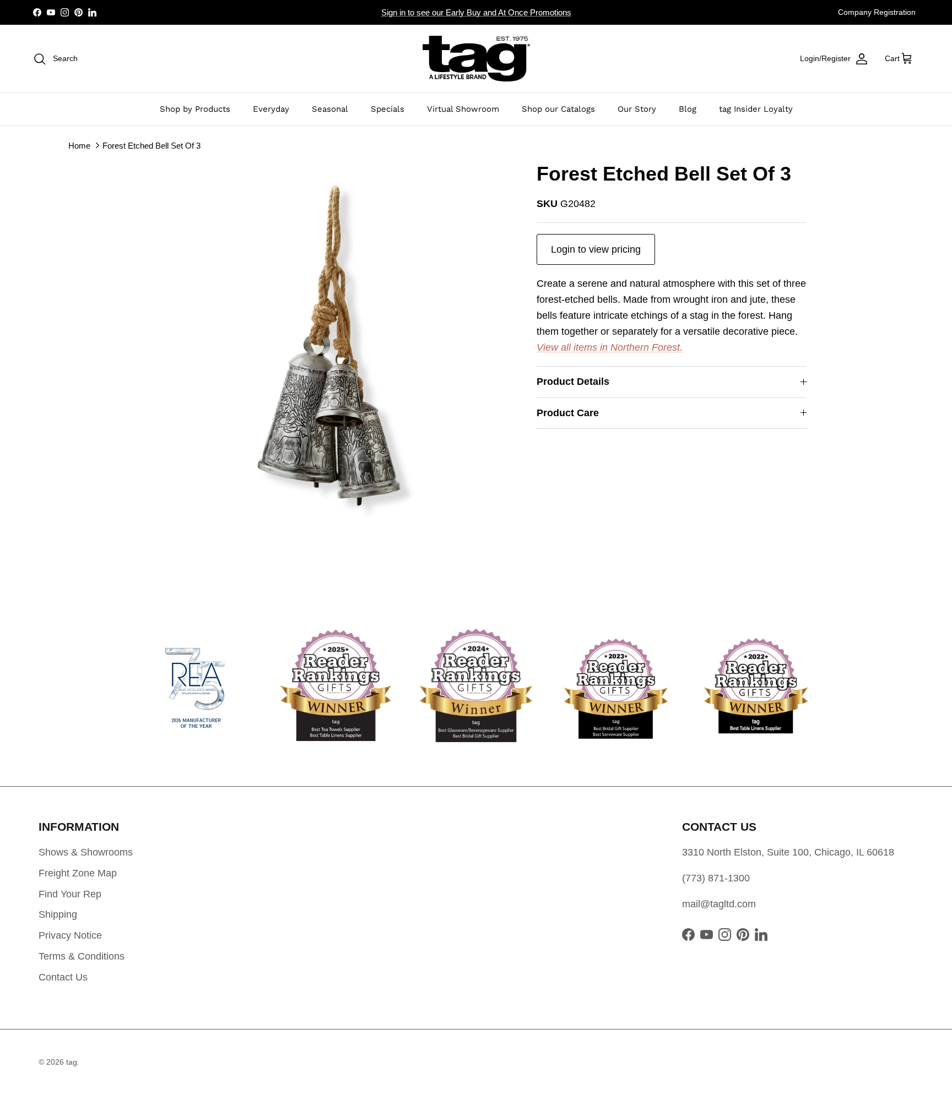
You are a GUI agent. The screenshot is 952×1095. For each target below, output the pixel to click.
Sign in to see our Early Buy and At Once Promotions (476, 12)
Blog (687, 109)
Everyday (271, 109)
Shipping (58, 914)
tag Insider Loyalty (756, 109)
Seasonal (330, 109)
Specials (387, 109)
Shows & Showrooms (86, 852)
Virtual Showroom (463, 109)
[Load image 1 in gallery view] (328, 345)
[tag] (476, 58)
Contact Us (63, 977)
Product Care (568, 412)
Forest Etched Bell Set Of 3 (151, 145)
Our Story (637, 109)
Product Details (573, 381)
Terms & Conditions (82, 956)
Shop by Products (195, 109)
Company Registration (877, 12)
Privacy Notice (70, 935)
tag (71, 1062)
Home (79, 145)
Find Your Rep (70, 894)
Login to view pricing (596, 249)
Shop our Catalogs (558, 109)
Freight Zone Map (78, 873)
